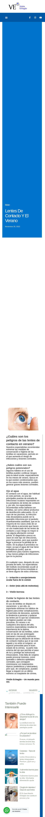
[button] (6, 17)
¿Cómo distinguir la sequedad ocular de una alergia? (29, 716)
